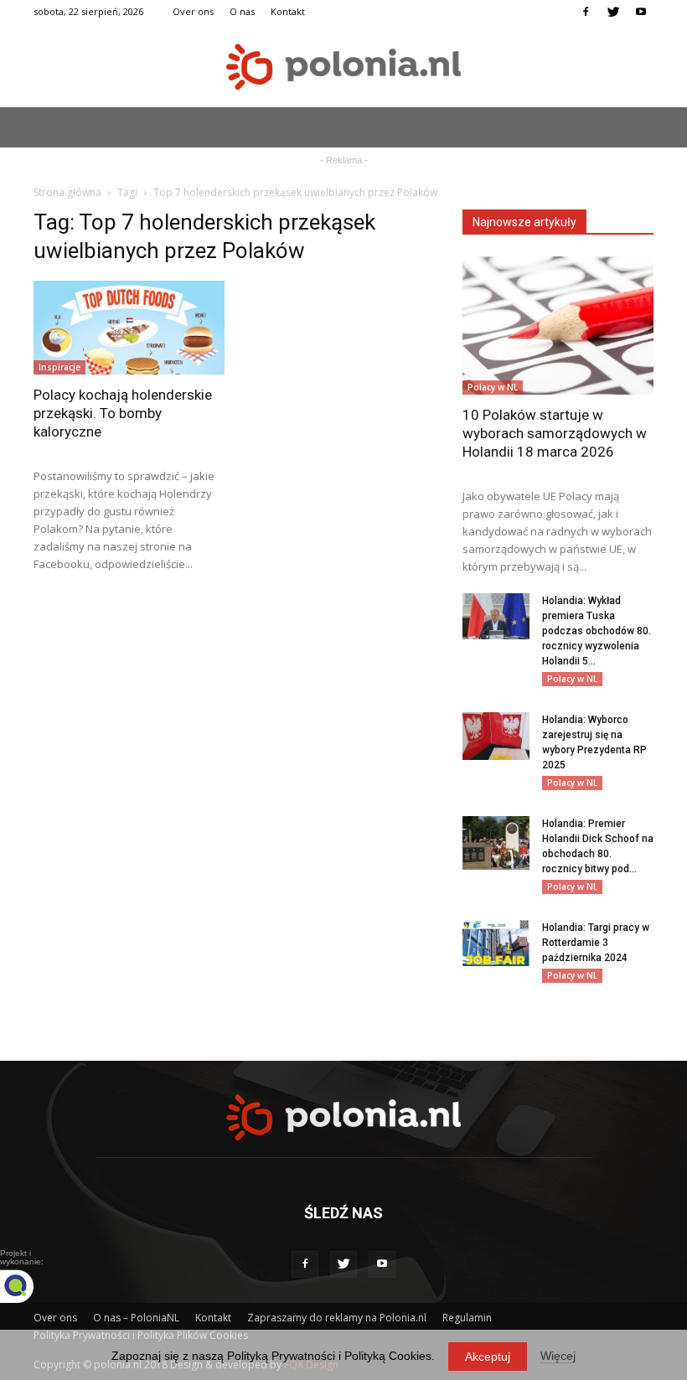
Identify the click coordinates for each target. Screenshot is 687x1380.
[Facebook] (585, 11)
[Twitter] (613, 11)
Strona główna (67, 192)
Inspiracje (59, 367)
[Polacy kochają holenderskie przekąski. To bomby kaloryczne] (129, 328)
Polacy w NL (492, 387)
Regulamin (467, 1317)
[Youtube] (640, 11)
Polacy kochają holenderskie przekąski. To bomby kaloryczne (123, 413)
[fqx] (29, 1286)
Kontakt (288, 11)
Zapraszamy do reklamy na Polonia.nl (336, 1317)
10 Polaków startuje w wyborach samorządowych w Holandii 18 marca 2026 (554, 433)
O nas (242, 11)
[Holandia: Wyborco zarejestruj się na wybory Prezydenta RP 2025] (495, 736)
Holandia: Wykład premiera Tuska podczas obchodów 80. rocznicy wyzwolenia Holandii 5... (596, 631)
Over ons (193, 11)
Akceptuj (487, 1356)
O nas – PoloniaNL (136, 1317)
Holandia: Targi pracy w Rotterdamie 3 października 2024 (595, 943)
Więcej (558, 1355)
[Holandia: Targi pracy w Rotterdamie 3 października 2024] (495, 943)
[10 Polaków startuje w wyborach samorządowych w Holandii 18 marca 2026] (557, 325)
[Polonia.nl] (343, 66)
